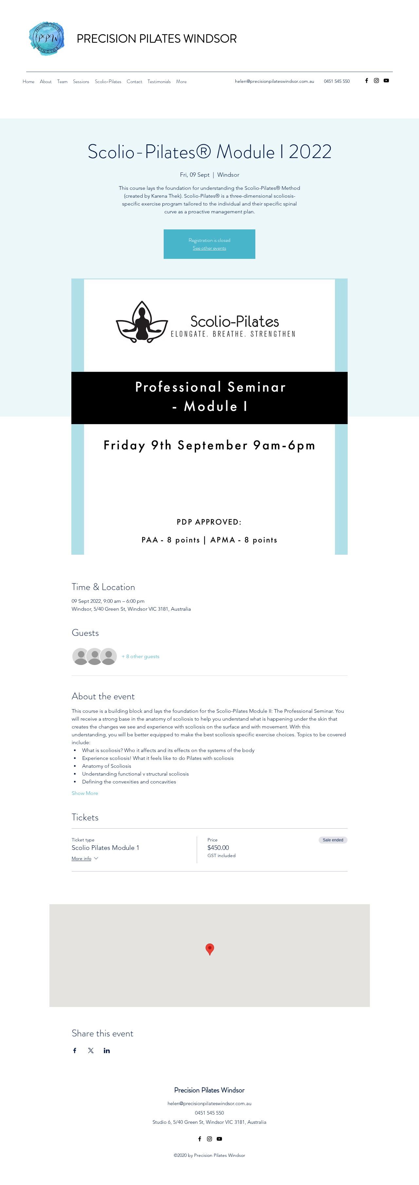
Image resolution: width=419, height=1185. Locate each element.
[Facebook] (366, 80)
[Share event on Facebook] (75, 1050)
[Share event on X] (91, 1050)
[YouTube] (386, 80)
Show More (85, 793)
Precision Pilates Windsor (209, 1090)
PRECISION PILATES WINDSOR (157, 38)
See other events (209, 248)
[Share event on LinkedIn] (107, 1050)
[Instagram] (376, 80)
